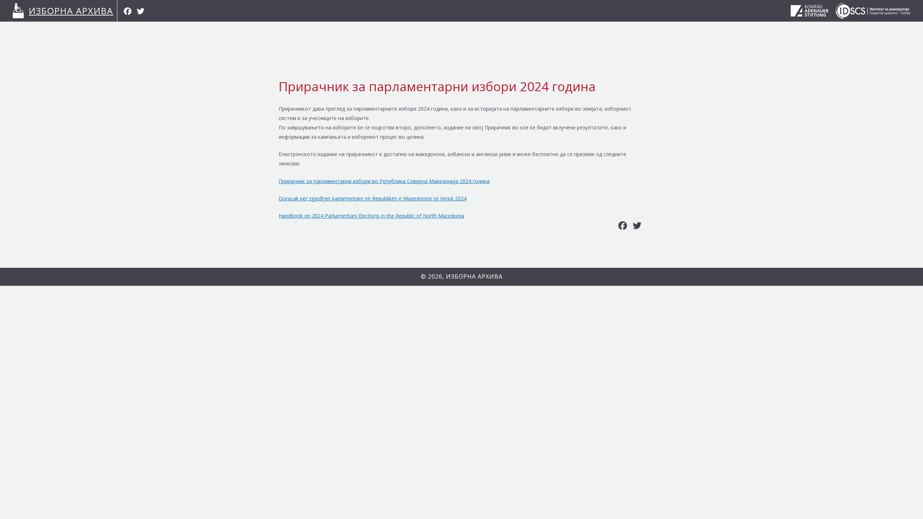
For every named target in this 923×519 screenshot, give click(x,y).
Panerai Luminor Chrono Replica (242, 290)
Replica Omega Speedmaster (49, 300)
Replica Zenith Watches (42, 319)
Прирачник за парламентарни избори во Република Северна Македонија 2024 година (384, 181)
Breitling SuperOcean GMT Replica (55, 309)
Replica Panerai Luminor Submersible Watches (336, 290)
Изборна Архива (71, 11)
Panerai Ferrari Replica (26, 290)
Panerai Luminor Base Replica (168, 290)
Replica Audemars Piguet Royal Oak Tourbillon (69, 272)
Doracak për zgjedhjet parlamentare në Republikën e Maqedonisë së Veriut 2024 (373, 198)
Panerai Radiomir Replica (44, 281)
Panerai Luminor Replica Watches (93, 290)
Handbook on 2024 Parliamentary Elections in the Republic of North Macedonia (371, 215)
